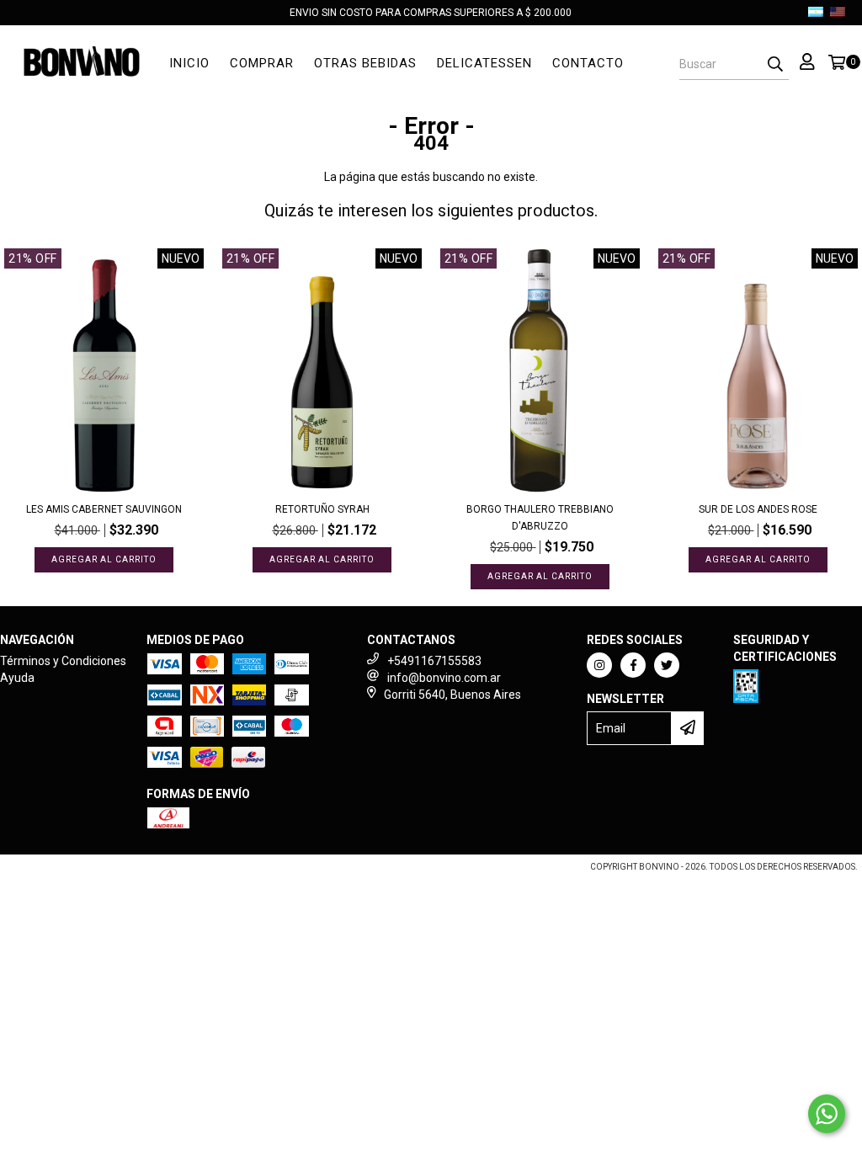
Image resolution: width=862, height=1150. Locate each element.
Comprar (262, 63)
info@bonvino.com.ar (444, 677)
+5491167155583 (434, 661)
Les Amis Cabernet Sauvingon (104, 509)
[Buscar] (775, 65)
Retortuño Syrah (322, 509)
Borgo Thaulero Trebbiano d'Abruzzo (540, 517)
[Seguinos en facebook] (633, 665)
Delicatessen (484, 63)
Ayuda (17, 677)
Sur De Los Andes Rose (758, 509)
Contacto (588, 63)
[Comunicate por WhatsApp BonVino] (826, 1113)
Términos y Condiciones (63, 661)
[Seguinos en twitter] (666, 665)
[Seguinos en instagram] (599, 665)
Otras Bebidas (365, 63)
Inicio (189, 63)
